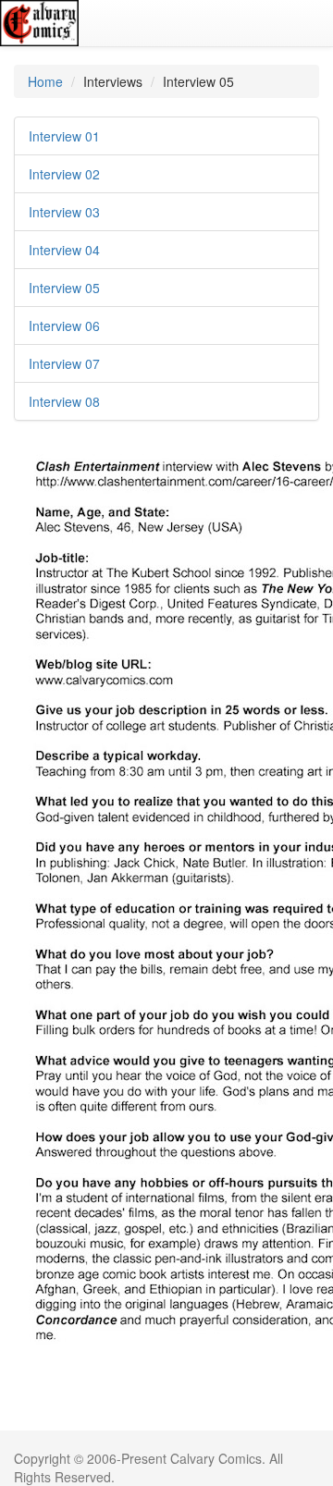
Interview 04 (64, 249)
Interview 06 (64, 325)
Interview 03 (64, 212)
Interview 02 (64, 174)
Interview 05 (64, 287)
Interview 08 (64, 401)
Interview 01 (64, 136)
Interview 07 (64, 363)
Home (45, 81)
